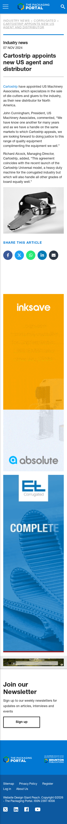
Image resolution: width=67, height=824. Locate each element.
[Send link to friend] (53, 255)
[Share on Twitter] (19, 255)
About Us (22, 788)
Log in (7, 788)
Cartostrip (10, 86)
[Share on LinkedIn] (42, 255)
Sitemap (8, 783)
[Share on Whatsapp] (30, 255)
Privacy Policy (28, 783)
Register (47, 783)
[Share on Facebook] (8, 255)
